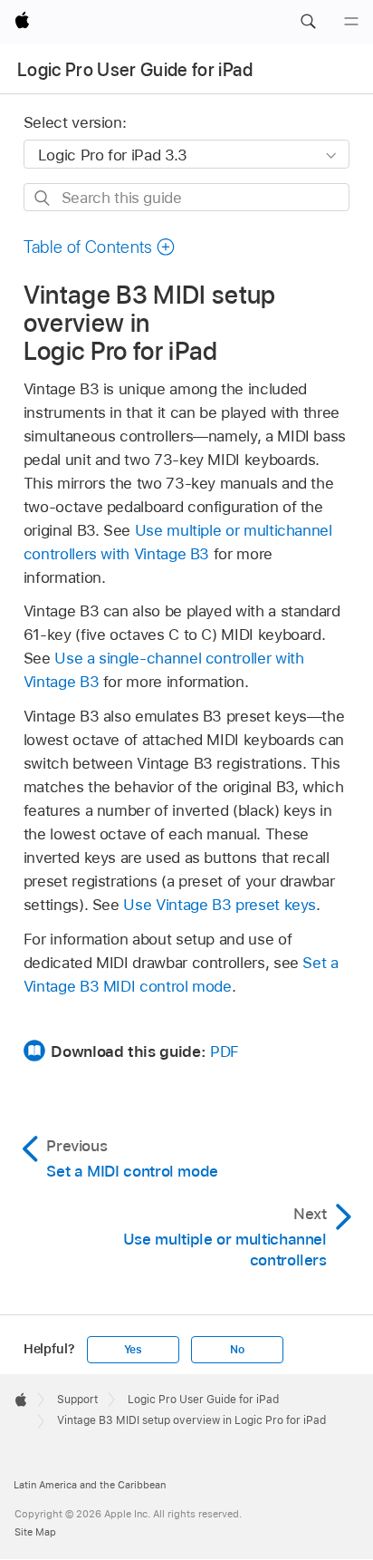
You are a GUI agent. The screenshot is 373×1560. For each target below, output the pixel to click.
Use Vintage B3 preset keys (219, 905)
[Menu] (351, 22)
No (237, 1349)
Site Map (35, 1532)
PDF (224, 1051)
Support (77, 1399)
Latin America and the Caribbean (90, 1484)
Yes (133, 1349)
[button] (308, 22)
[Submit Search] (43, 198)
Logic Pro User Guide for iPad (135, 70)
